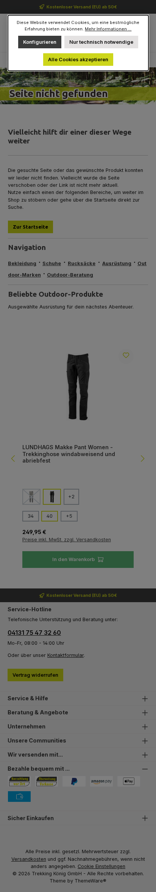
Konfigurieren (39, 42)
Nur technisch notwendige (101, 42)
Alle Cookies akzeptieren (78, 59)
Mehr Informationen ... (108, 29)
